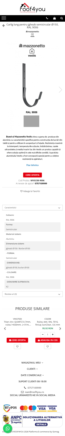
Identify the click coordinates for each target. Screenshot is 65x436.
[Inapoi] (2, 25)
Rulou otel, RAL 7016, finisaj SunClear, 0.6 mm (47, 323)
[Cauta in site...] (61, 18)
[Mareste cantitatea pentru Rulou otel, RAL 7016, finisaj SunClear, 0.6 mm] (52, 334)
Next (60, 90)
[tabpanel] (32, 86)
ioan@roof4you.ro (34, 391)
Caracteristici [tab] (10, 207)
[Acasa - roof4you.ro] (32, 7)
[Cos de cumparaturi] (54, 18)
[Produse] (4, 19)
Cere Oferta (32, 174)
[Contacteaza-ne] (47, 18)
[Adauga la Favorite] (17, 346)
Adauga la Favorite (31, 191)
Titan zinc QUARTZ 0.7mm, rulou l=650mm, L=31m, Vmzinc (17, 323)
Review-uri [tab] (11, 294)
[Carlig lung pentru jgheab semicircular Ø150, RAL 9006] (32, 86)
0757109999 (34, 387)
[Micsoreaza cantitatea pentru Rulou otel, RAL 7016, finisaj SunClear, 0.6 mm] (42, 334)
